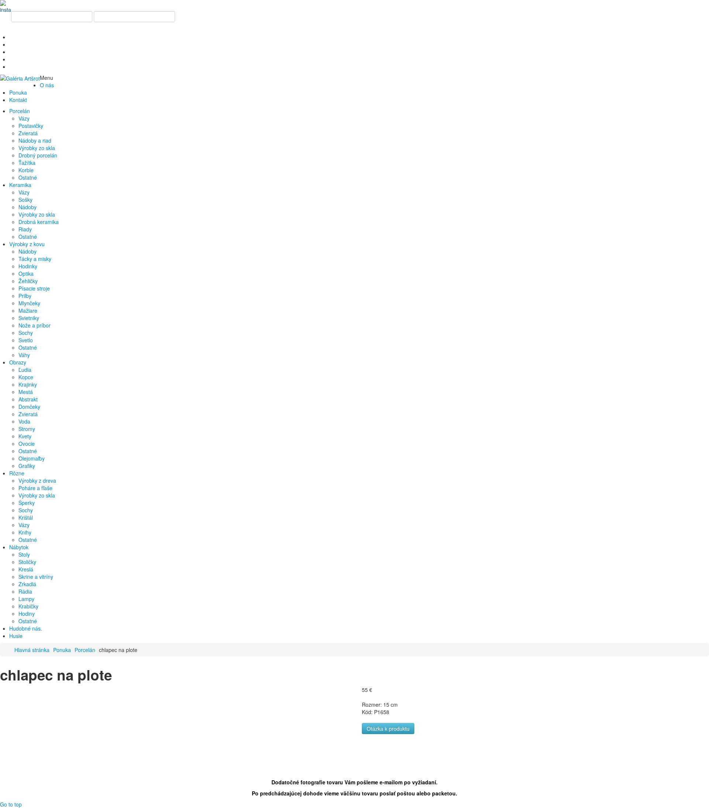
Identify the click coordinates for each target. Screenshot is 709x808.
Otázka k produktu (388, 728)
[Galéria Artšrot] (20, 77)
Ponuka (62, 649)
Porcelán (85, 649)
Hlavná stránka (31, 649)
